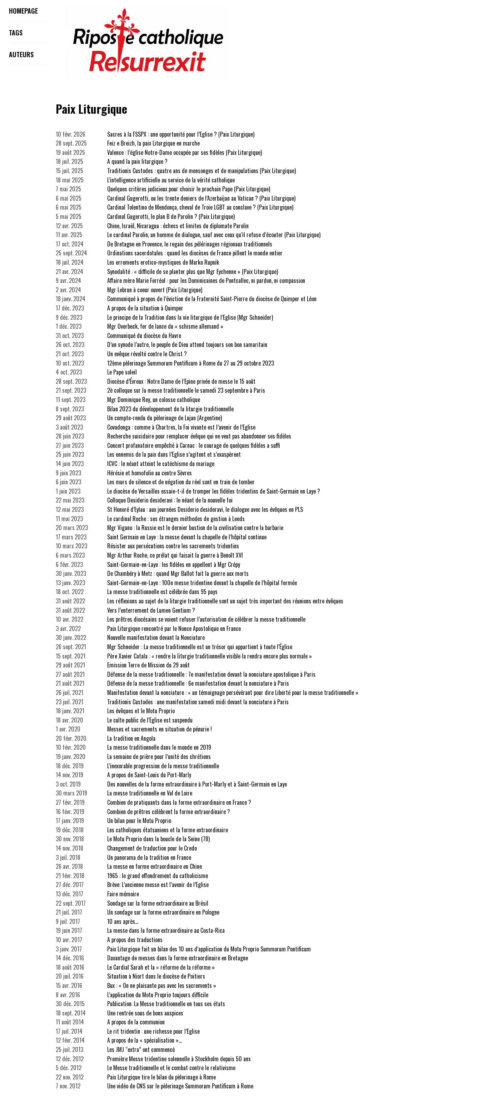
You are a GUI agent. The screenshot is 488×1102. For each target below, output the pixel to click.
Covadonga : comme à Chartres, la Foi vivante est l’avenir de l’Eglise (181, 427)
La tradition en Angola (131, 738)
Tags (16, 32)
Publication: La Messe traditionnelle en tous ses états (166, 1003)
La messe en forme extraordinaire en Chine (154, 866)
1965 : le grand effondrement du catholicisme (157, 875)
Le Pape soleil (122, 372)
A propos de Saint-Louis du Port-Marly (149, 774)
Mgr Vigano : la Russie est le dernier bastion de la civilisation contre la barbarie (195, 527)
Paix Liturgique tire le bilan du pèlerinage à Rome (161, 1077)
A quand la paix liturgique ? (137, 161)
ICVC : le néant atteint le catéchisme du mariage (160, 463)
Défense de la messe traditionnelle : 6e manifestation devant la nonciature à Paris (198, 683)
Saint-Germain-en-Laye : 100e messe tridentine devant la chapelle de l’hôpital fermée (202, 582)
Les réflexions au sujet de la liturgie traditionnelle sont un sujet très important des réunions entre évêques (225, 601)
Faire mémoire (123, 894)
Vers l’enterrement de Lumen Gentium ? (151, 610)
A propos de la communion (136, 1022)
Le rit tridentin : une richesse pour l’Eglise (153, 1031)
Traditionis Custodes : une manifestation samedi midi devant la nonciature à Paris (198, 701)
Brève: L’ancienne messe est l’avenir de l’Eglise (158, 884)
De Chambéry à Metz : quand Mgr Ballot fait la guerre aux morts (178, 573)
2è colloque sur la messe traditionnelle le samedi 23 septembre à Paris (186, 390)
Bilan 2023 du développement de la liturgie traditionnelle (170, 409)
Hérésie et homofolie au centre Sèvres (149, 473)
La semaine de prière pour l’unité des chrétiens (159, 756)
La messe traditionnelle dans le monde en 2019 (159, 747)
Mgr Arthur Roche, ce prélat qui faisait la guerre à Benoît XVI (175, 555)
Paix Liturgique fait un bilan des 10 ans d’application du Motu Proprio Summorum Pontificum (209, 949)
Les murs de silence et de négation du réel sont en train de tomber (181, 481)
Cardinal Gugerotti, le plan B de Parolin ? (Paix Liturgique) (171, 216)
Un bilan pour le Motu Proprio (139, 820)
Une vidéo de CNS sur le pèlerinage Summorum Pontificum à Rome (180, 1086)
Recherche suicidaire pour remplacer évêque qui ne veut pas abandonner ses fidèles (199, 436)
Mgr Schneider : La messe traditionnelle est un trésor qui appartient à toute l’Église (199, 646)
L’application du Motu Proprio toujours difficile (157, 994)
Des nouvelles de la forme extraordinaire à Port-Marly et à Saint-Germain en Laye (197, 784)
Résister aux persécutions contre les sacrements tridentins (173, 546)
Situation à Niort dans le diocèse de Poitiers (156, 976)
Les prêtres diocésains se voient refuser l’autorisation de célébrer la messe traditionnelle (206, 619)
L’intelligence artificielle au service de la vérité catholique (171, 180)
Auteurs (21, 54)
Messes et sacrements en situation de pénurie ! (159, 729)
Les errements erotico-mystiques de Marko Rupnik (163, 262)
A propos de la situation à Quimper (145, 308)
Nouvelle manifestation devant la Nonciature (156, 637)
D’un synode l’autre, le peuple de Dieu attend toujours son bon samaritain (187, 344)
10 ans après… (122, 921)
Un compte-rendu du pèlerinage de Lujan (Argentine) (164, 417)
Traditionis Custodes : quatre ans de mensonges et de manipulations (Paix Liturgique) (201, 170)
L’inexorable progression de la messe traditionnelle (163, 765)
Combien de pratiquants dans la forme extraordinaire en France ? (179, 802)
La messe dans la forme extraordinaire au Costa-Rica (166, 930)
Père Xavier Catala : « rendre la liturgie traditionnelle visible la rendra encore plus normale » (209, 656)
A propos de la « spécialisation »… (144, 1040)
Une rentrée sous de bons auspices (145, 1013)
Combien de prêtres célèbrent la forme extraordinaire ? (168, 811)
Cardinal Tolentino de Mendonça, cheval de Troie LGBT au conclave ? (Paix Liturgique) (200, 207)
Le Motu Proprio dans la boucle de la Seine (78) (158, 838)
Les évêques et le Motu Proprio (141, 710)
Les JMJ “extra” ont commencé (141, 1049)
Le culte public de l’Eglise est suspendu (150, 720)
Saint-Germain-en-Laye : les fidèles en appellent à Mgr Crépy (173, 564)
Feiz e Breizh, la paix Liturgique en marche (153, 143)
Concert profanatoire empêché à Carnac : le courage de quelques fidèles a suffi (193, 445)
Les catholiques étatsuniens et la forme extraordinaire (167, 830)
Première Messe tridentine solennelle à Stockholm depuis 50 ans (179, 1058)
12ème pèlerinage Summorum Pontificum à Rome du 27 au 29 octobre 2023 (190, 363)
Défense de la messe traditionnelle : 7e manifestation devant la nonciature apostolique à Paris (211, 674)
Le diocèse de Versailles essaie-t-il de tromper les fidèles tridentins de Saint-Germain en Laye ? (213, 491)
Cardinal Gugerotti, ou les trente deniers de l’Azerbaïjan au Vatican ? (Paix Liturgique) (201, 198)
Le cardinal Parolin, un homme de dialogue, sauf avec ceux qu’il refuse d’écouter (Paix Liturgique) (213, 234)
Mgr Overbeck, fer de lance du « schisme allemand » (165, 326)
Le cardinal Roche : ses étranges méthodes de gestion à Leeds (176, 518)
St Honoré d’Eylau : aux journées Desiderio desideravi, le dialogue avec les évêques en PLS (205, 509)
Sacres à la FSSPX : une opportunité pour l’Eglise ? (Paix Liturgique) (180, 134)
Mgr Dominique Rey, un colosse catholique (153, 399)
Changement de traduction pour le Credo (152, 848)
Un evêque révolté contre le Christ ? (147, 353)
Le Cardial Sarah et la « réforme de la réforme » (161, 967)
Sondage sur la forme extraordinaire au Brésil (157, 903)
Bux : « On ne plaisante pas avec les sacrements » (161, 985)
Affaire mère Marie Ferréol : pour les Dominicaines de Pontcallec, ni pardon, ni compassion (206, 280)
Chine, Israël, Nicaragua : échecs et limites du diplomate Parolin (178, 225)
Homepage (23, 10)
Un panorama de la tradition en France (149, 857)
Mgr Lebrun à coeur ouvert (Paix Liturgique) (154, 289)
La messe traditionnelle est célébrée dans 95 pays (162, 591)
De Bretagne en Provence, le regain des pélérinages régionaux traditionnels (189, 244)
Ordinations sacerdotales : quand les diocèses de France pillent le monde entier (195, 253)
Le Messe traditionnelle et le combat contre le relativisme (171, 1067)
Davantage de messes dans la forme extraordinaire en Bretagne (177, 958)
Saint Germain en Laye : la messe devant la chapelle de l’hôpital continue (187, 537)
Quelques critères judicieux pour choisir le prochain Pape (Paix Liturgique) (188, 189)
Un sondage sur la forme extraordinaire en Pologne (163, 912)
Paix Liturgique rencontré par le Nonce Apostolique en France (174, 628)
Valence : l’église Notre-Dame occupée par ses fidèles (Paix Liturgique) (184, 152)
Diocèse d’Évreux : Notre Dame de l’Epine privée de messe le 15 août (181, 381)
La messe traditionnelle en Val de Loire (149, 793)
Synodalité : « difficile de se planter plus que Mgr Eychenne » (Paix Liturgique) (192, 271)
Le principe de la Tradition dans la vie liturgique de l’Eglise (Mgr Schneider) (190, 317)
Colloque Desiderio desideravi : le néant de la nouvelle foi (170, 500)
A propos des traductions (135, 939)
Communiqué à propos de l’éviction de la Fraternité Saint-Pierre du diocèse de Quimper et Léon (212, 298)
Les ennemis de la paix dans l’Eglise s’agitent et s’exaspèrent (174, 454)
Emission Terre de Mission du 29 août (148, 665)
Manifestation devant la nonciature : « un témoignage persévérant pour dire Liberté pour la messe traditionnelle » (232, 692)
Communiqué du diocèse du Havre (144, 335)
